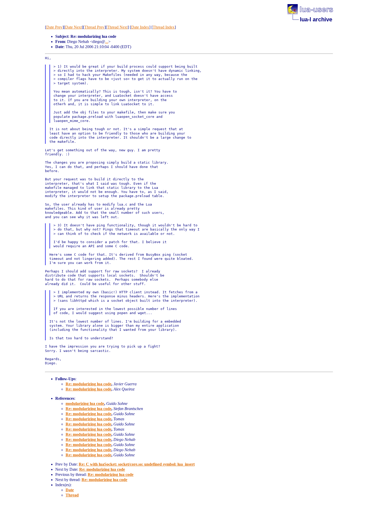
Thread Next (117, 27)
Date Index (140, 27)
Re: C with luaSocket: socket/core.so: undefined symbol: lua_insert (137, 464)
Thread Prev (94, 27)
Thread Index (164, 27)
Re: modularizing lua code (88, 384)
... (106, 41)
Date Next (73, 27)
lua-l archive (316, 19)
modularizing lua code (85, 403)
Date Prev (54, 27)
